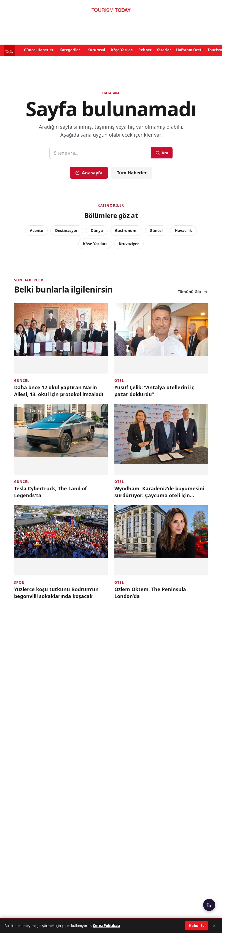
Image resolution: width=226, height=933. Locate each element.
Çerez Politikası (106, 925)
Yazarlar (164, 49)
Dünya (97, 230)
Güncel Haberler (38, 49)
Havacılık (183, 230)
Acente (36, 230)
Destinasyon (67, 230)
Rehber (145, 49)
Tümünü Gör (189, 291)
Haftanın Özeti (189, 49)
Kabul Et (196, 925)
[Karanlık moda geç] (209, 905)
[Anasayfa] (111, 11)
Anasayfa (92, 173)
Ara (165, 152)
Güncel (156, 230)
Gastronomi (126, 230)
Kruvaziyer (129, 243)
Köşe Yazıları (122, 49)
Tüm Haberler (132, 173)
